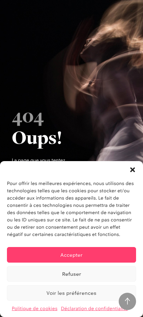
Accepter (71, 255)
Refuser (71, 274)
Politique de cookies (35, 308)
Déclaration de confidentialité (94, 308)
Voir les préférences (71, 293)
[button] (132, 169)
